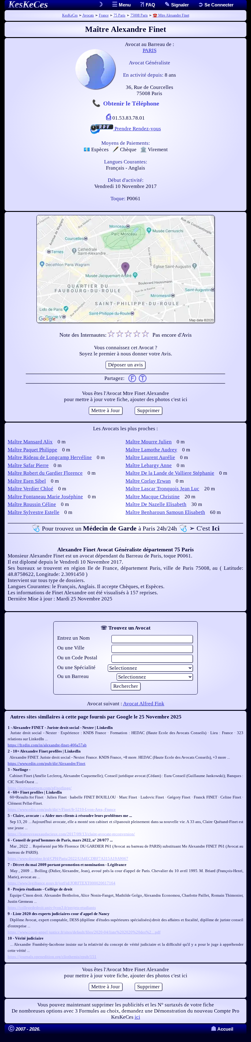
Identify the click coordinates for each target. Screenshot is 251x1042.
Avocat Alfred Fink (143, 704)
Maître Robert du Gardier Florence (45, 473)
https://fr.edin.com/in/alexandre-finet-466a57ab (47, 745)
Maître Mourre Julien (149, 442)
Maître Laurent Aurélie (150, 457)
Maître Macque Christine (153, 497)
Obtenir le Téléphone (131, 103)
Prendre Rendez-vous (137, 129)
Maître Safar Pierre (28, 465)
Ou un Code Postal (77, 658)
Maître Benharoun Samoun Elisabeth (165, 512)
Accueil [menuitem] (222, 1029)
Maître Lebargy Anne (149, 465)
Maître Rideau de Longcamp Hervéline (50, 457)
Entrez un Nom (73, 638)
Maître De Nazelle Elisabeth (156, 504)
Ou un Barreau (73, 676)
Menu (124, 4)
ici (137, 1017)
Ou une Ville (70, 648)
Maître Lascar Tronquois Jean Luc (162, 489)
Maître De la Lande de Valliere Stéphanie (170, 473)
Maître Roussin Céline (32, 504)
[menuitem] (216, 4)
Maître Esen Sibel (27, 481)
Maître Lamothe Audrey (151, 450)
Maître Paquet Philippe (32, 450)
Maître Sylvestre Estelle (33, 512)
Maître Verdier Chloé (30, 489)
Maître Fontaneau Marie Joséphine (45, 497)
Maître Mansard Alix (30, 442)
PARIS (149, 50)
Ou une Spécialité (76, 667)
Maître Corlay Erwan (148, 481)
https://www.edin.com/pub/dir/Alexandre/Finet (46, 763)
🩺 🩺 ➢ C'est (125, 528)
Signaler (179, 4)
